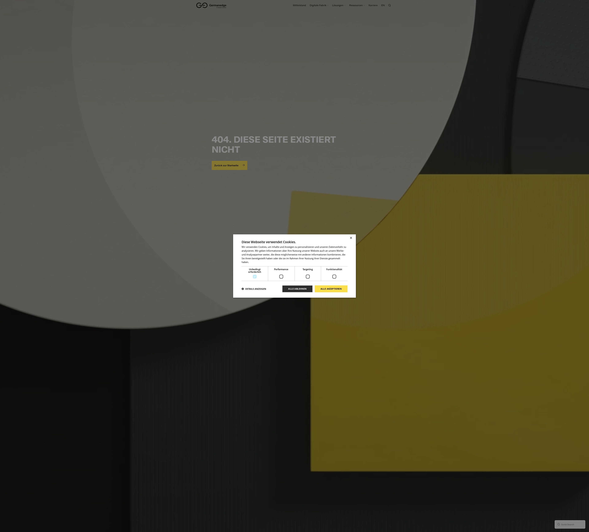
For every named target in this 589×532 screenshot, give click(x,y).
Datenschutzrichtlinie (260, 262)
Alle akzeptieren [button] (331, 288)
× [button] (351, 238)
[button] (254, 289)
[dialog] (294, 266)
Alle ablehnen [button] (297, 288)
